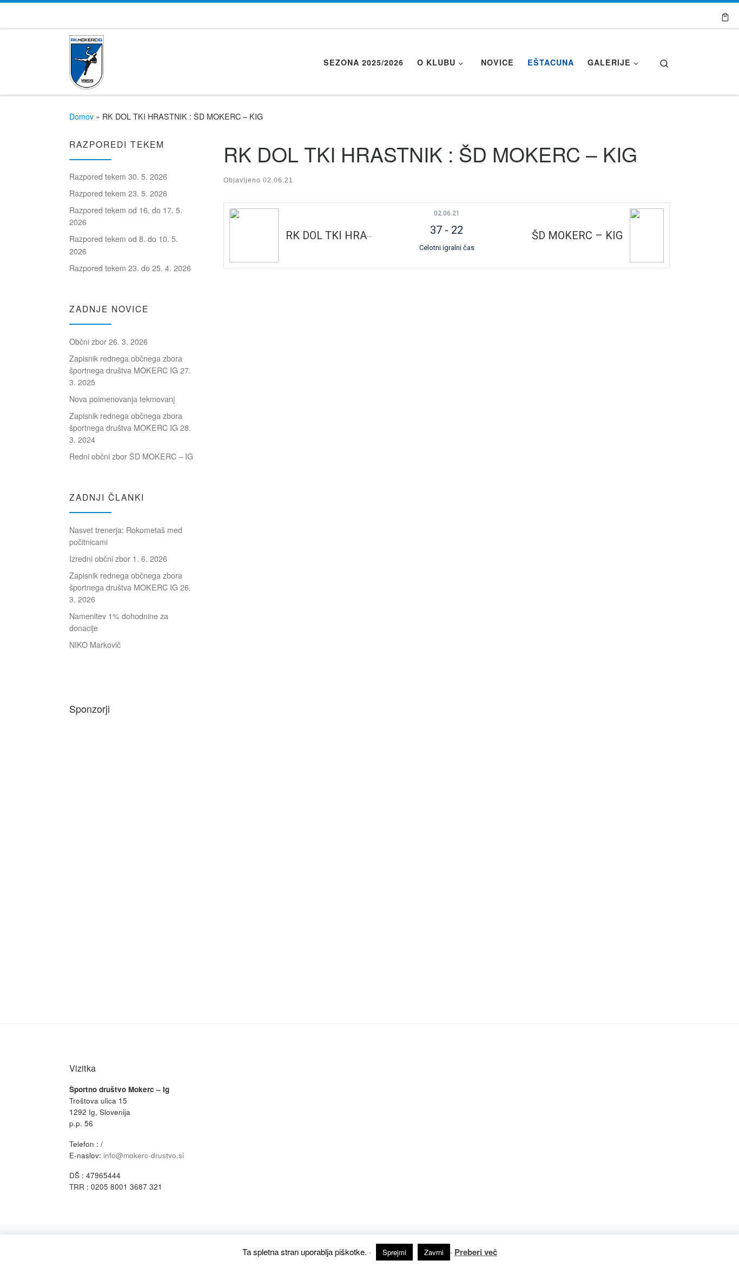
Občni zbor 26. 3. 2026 (108, 341)
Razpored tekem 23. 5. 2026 (118, 193)
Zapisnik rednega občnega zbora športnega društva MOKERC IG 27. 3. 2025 (130, 370)
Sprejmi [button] (394, 1252)
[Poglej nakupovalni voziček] (725, 16)
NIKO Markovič (95, 644)
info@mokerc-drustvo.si (143, 1155)
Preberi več (475, 1252)
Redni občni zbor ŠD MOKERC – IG (131, 456)
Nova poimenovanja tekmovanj (122, 398)
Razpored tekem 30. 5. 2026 (118, 176)
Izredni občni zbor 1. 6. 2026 (118, 558)
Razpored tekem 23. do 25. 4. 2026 (130, 267)
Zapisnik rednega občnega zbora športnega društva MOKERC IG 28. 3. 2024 (130, 427)
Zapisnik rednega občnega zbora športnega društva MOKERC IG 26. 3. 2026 (130, 587)
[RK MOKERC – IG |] (86, 59)
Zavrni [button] (434, 1252)
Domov (81, 116)
